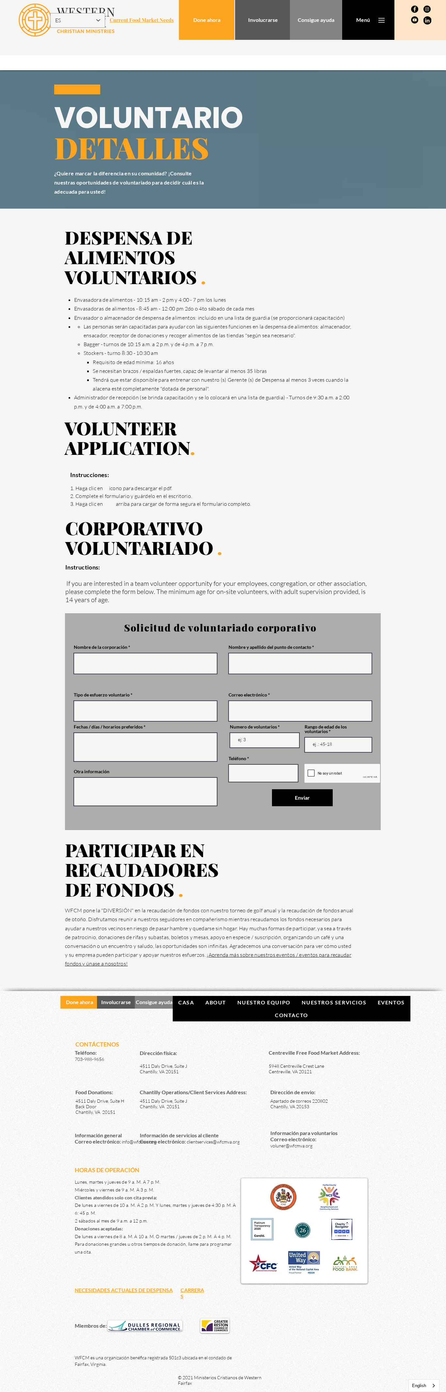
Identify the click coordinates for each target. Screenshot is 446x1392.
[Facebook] (414, 9)
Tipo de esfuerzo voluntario (102, 695)
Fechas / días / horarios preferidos (108, 727)
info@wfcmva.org (139, 1141)
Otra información (91, 771)
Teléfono (237, 758)
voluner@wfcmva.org (291, 1145)
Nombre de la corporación (100, 647)
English (419, 1385)
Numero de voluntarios (253, 727)
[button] (363, 20)
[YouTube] (414, 20)
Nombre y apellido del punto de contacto (270, 647)
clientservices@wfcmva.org (213, 1141)
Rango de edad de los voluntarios (326, 729)
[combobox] (423, 1385)
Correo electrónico (248, 695)
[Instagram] (427, 9)
